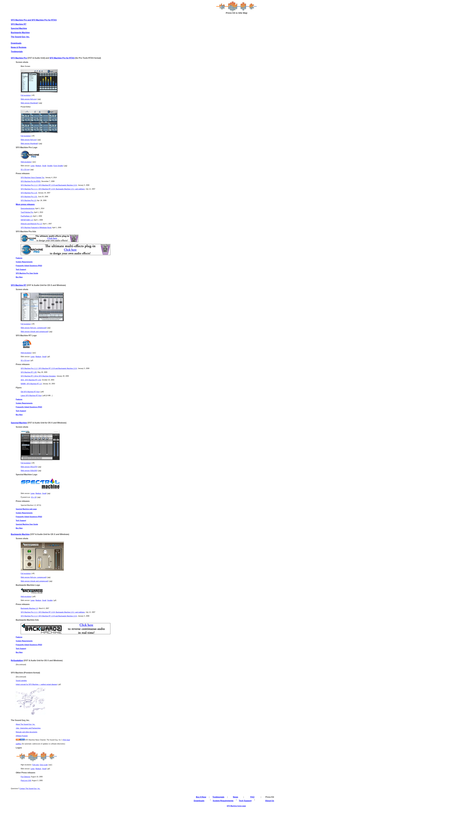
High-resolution (26, 162)
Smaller (49, 166)
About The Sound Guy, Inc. (25, 724)
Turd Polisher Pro (27, 212)
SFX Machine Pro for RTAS (62, 58)
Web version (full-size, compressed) (33, 328)
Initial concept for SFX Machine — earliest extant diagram (36, 684)
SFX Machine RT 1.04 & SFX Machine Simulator (38, 376)
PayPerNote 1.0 (26, 216)
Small (44, 166)
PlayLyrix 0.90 (26, 780)
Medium (38, 166)
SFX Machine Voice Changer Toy (32, 177)
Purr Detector (25, 777)
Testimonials (17, 52)
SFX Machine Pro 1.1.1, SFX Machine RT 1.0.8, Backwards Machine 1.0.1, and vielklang (53, 612)
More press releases (25, 204)
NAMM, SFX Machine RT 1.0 (31, 384)
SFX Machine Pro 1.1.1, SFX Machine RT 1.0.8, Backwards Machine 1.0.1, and (53, 189)
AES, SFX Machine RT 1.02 (31, 380)
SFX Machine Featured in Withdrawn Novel (36, 227)
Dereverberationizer (27, 208)
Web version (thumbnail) (29, 103)
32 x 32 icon (25, 169)
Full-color (35, 765)
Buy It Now (201, 797)
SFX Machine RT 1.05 (29, 372)
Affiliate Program (22, 736)
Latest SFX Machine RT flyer (31, 395)
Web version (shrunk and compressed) (34, 331)
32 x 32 (33, 497)
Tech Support (21, 269)
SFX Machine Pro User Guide (27, 273)
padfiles (18, 744)
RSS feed (66, 740)
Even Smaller (58, 166)
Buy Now (19, 277)
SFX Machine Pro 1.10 (29, 193)
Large (32, 166)
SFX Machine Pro (19, 58)
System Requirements (24, 262)
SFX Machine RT (18, 285)
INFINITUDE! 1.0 (27, 220)
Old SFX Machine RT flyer (30, 392)
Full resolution (26, 95)
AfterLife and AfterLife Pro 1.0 (31, 224)
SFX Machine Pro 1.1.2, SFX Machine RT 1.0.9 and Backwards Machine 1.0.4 (49, 185)
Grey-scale (44, 765)
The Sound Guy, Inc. (20, 37)
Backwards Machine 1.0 (29, 608)
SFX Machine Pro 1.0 (28, 200)
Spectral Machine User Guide (27, 524)
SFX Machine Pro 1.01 (29, 197)
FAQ (252, 797)
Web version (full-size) (29, 99)
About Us (269, 801)
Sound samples (21, 681)
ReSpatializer (17, 660)
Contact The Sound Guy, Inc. (29, 788)
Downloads (199, 801)
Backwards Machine (20, 534)
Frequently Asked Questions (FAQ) (29, 266)
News (235, 797)
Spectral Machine (19, 28)
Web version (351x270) (29, 467)
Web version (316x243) (29, 471)
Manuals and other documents (26, 732)
